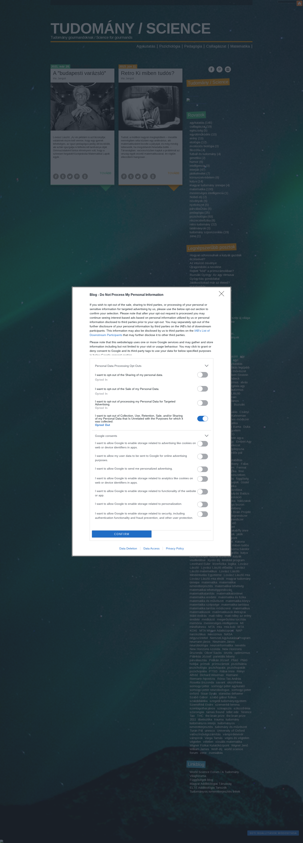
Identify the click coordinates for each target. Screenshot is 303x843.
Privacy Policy (175, 548)
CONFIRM (121, 534)
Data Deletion (128, 548)
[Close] (223, 295)
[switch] (202, 375)
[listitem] (151, 366)
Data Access (151, 548)
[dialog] (151, 421)
